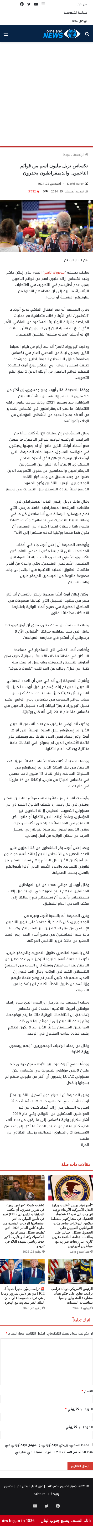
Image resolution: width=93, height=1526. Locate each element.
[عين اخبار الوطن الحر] (62, 34)
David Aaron (75, 183)
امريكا (67, 155)
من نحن (82, 4)
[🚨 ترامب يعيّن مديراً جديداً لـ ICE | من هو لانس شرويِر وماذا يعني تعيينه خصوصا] (22, 1271)
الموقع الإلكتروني (79, 1427)
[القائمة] (6, 35)
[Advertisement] (46, 96)
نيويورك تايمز (54, 272)
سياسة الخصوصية (75, 13)
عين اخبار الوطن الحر (30, 1486)
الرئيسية (79, 155)
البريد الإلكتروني (79, 1409)
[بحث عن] (87, 35)
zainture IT (42, 1494)
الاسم (87, 1391)
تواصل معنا (79, 21)
